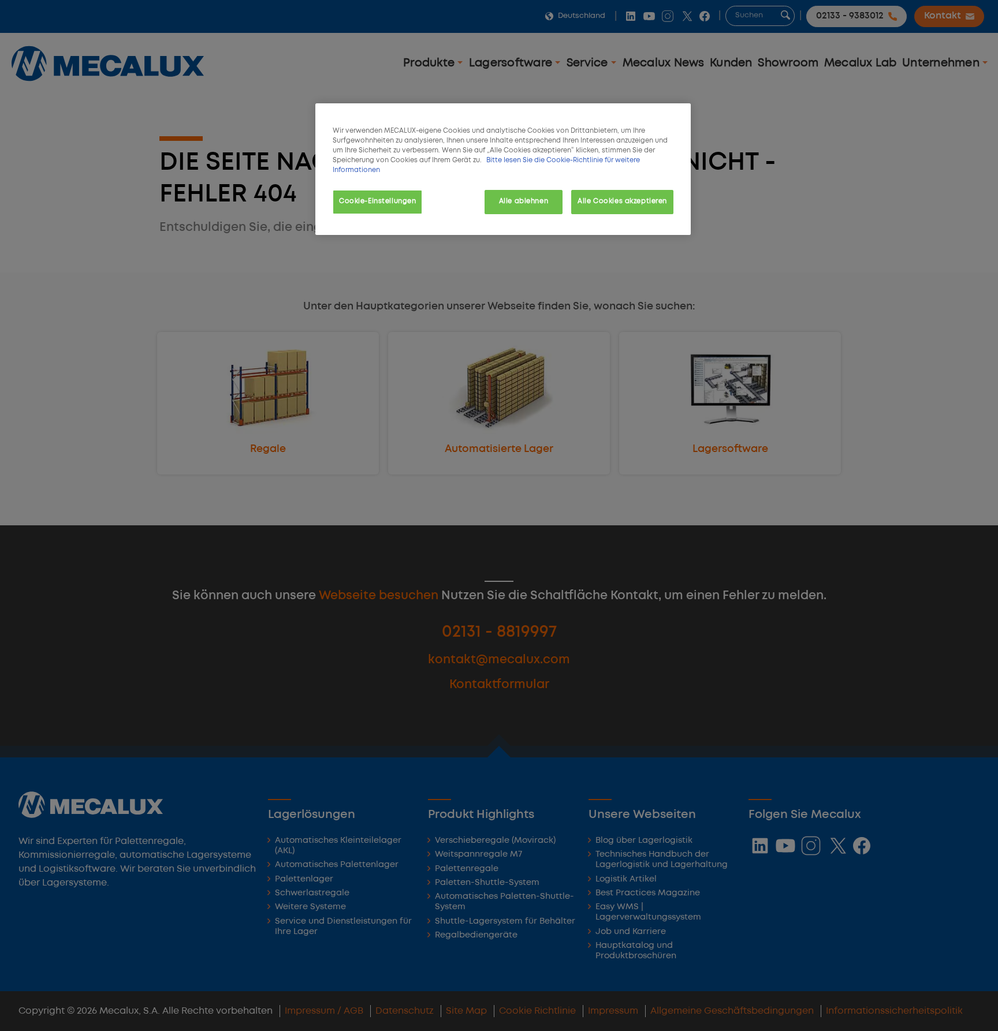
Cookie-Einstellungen (377, 201)
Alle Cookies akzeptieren (622, 201)
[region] (503, 169)
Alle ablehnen (523, 201)
